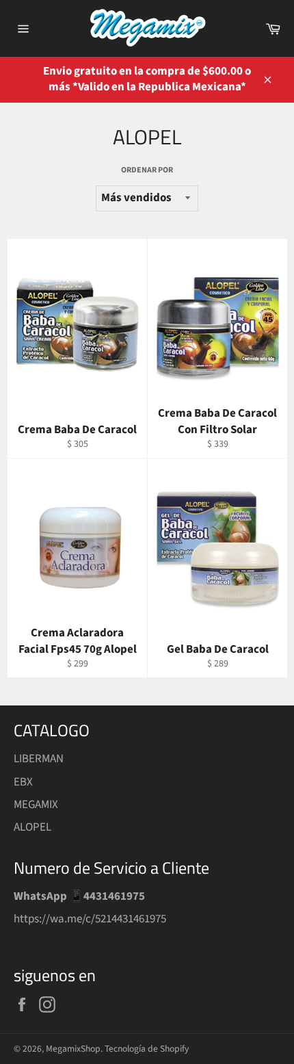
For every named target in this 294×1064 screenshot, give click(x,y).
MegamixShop (73, 1048)
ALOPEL (32, 827)
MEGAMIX (36, 804)
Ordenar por (147, 170)
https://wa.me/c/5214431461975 (90, 919)
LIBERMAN (39, 759)
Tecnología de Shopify (147, 1048)
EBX (23, 782)
